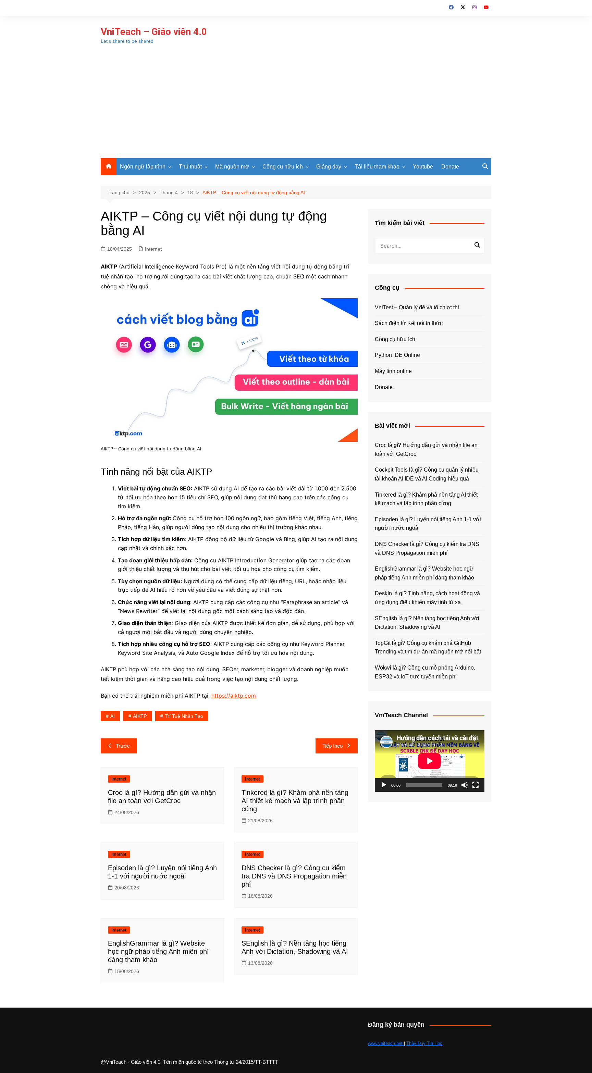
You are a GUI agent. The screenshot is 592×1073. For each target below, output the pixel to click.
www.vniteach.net (386, 1043)
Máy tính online (393, 371)
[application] (429, 761)
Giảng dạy (328, 167)
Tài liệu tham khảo (377, 167)
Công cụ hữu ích (282, 167)
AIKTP (140, 716)
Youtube (423, 167)
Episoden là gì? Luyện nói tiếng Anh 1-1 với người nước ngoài (428, 523)
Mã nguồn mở (232, 167)
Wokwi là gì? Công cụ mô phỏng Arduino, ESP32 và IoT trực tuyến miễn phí (425, 672)
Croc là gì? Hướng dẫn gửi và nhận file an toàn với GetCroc (426, 449)
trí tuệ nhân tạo (184, 716)
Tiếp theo (332, 746)
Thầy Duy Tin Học (424, 1043)
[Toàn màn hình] (475, 785)
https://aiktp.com (233, 695)
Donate (450, 167)
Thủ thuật (190, 167)
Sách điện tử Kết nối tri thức (409, 323)
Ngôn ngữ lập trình (142, 167)
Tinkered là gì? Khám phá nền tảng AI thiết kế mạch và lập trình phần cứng (295, 801)
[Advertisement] (296, 107)
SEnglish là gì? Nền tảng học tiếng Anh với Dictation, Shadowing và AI (427, 622)
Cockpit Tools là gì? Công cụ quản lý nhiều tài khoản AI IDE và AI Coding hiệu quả (427, 474)
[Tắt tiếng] (464, 785)
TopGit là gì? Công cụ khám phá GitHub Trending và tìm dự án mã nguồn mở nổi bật (428, 647)
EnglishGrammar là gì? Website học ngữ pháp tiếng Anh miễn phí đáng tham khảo (158, 951)
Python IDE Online (397, 355)
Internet (153, 249)
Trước (123, 746)
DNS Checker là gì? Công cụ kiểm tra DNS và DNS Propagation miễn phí (294, 876)
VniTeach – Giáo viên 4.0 (154, 31)
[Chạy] (383, 785)
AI (112, 716)
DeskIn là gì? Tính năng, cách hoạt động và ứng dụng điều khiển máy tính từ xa (427, 597)
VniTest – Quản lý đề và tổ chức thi (417, 307)
